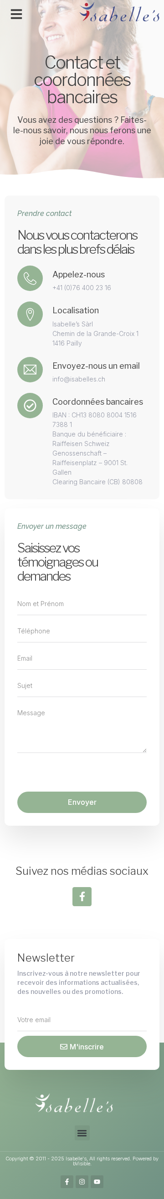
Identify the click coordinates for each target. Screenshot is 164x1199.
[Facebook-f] (82, 896)
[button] (16, 14)
